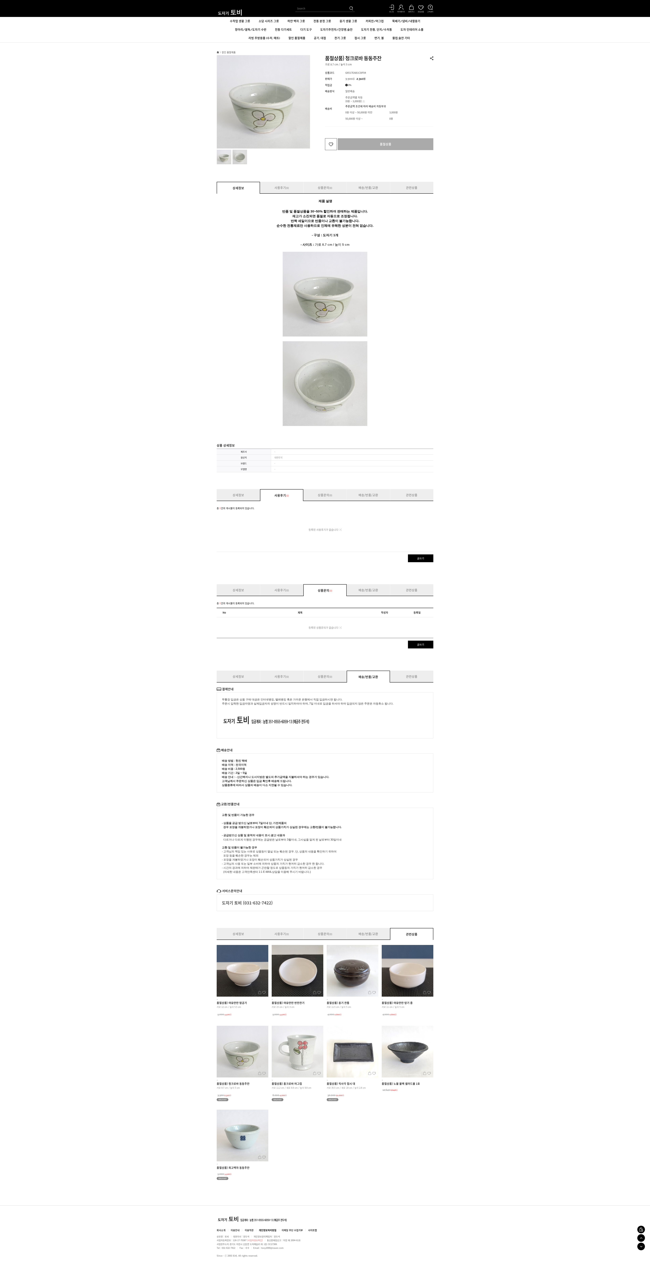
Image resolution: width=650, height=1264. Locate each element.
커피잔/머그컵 (375, 21)
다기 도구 (306, 29)
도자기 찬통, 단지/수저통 (376, 29)
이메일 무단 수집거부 (292, 1230)
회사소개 (221, 1230)
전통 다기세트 (283, 29)
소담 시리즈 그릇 (269, 21)
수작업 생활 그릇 (240, 21)
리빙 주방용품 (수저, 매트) (264, 38)
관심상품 (264, 992)
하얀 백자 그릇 (296, 21)
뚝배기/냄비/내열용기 (406, 21)
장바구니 (259, 992)
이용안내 (235, 1230)
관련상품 (411, 187)
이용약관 (249, 1230)
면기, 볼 (379, 38)
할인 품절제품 (296, 38)
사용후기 (281, 187)
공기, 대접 (320, 38)
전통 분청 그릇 (322, 21)
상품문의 (325, 187)
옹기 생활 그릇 (348, 21)
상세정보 (238, 188)
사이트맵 (312, 1230)
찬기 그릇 (340, 38)
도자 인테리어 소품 (412, 29)
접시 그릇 (360, 38)
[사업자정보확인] (255, 1240)
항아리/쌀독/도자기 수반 (250, 29)
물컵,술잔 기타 (401, 38)
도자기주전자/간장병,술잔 (336, 29)
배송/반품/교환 (368, 187)
